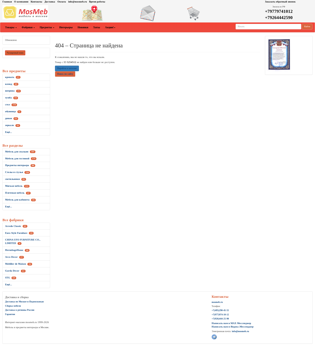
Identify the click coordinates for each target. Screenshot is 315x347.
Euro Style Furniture (18, 233)
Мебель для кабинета (20, 199)
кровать (12, 77)
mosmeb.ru (217, 302)
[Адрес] (105, 13)
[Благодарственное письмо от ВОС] (279, 54)
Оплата (61, 1)
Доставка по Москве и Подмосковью (24, 301)
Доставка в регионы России (19, 310)
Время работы (97, 1)
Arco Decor (14, 257)
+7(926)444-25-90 (220, 318)
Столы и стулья (17, 172)
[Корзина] (210, 13)
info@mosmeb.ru (77, 1)
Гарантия (10, 314)
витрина (12, 90)
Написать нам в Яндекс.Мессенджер (232, 326)
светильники (15, 179)
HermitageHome (16, 250)
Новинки (83, 27)
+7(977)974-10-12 (220, 314)
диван (11, 118)
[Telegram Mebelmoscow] (214, 336)
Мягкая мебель (16, 186)
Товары (10, 27)
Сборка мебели (13, 306)
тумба (11, 97)
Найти (307, 26)
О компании (21, 1)
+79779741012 (279, 11)
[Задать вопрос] (157, 13)
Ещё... (8, 132)
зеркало (12, 125)
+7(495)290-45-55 (220, 310)
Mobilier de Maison (18, 264)
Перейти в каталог (67, 68)
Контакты (36, 1)
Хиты (96, 27)
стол (10, 104)
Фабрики (27, 27)
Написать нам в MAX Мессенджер (231, 323)
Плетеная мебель (17, 192)
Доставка (49, 1)
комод (11, 84)
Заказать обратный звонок (280, 1)
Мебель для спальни (19, 151)
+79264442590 (279, 17)
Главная (7, 1)
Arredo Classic (15, 226)
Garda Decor (14, 270)
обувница (12, 111)
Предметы (46, 27)
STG (10, 277)
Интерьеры (66, 27)
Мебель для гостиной (20, 158)
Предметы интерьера (19, 165)
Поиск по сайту (65, 74)
